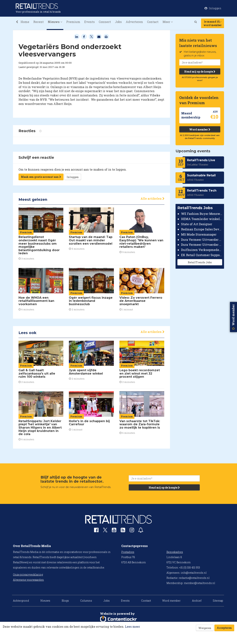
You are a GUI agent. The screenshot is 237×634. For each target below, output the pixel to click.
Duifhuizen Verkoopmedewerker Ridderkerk (201, 250)
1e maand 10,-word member (212, 23)
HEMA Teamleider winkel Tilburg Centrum (201, 219)
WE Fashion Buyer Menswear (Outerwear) (201, 214)
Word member (198, 129)
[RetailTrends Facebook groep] (96, 531)
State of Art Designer (196, 224)
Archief (196, 600)
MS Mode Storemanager (198, 234)
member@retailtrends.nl (199, 583)
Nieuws (45, 600)
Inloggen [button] (214, 8)
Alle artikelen (151, 198)
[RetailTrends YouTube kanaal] (114, 531)
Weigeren (204, 628)
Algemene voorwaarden (28, 579)
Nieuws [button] (54, 22)
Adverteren (134, 22)
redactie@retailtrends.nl (194, 578)
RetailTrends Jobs (200, 262)
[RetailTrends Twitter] (105, 531)
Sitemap (218, 600)
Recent (38, 22)
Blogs (65, 600)
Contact (152, 22)
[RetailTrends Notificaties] (140, 531)
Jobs (118, 22)
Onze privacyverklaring (28, 574)
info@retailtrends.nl (194, 572)
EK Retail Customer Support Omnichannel (201, 255)
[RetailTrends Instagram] (131, 531)
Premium (73, 22)
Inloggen (73, 177)
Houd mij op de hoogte (198, 71)
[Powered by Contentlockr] (118, 619)
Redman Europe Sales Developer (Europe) (201, 229)
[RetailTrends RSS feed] (123, 531)
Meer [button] (167, 22)
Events (89, 22)
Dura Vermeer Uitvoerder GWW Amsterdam (201, 239)
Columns (86, 600)
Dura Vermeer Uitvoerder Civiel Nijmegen (201, 244)
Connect (105, 22)
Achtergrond (21, 600)
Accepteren (224, 628)
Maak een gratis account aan (40, 177)
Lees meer (132, 626)
